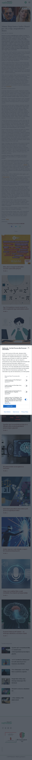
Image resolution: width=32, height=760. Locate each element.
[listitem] (16, 377)
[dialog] (16, 380)
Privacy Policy (24, 411)
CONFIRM (10, 406)
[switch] (26, 380)
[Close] (28, 348)
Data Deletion (7, 411)
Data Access (16, 411)
